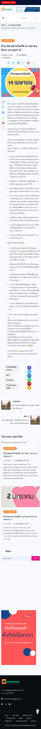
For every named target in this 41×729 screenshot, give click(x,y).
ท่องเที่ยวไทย (11, 718)
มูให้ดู (21, 718)
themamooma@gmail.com (13, 699)
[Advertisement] (20, 585)
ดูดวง (8, 375)
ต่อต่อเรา (34, 721)
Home (3, 25)
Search (35, 558)
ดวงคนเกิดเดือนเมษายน (11, 368)
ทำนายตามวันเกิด (15, 25)
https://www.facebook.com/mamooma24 (22, 354)
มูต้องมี (28, 718)
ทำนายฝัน (16, 715)
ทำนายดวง (9, 380)
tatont (8, 460)
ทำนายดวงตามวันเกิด (11, 386)
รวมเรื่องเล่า (8, 721)
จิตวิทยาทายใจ (27, 715)
